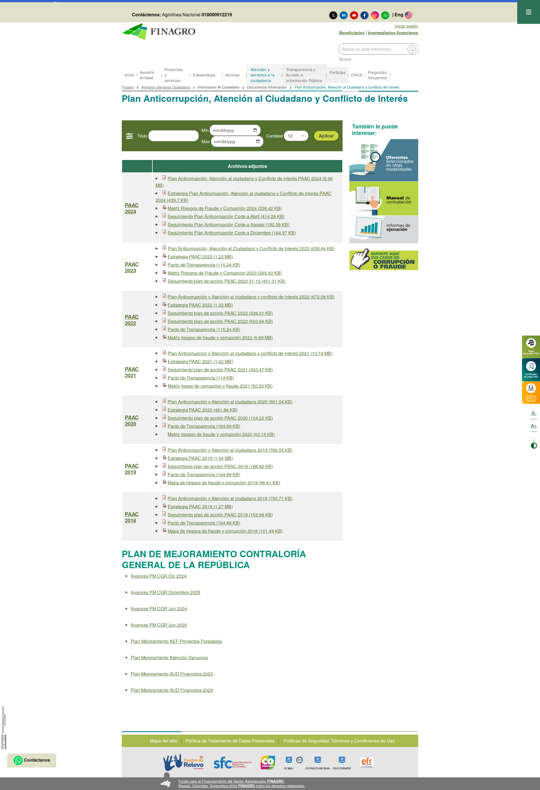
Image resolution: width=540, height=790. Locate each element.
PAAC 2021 (132, 372)
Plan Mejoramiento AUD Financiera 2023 (172, 674)
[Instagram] (374, 15)
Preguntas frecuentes (377, 74)
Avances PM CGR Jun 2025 (159, 625)
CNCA (356, 75)
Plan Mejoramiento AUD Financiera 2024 (172, 690)
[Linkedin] (343, 15)
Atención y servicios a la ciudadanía (262, 75)
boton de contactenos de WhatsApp (31, 760)
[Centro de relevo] (183, 762)
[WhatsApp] (385, 15)
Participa (337, 72)
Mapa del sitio (164, 740)
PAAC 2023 (132, 267)
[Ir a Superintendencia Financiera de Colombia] (4, 727)
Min (205, 130)
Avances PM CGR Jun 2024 (159, 608)
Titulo (142, 136)
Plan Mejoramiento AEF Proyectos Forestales (176, 641)
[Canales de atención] (531, 392)
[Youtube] (354, 15)
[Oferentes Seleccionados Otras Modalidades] (383, 160)
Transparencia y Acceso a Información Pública (304, 75)
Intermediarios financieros (393, 32)
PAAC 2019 (132, 469)
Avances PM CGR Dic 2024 (158, 576)
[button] (270, 783)
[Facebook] (364, 15)
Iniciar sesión (406, 26)
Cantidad (274, 136)
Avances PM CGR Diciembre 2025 (165, 592)
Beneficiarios (351, 32)
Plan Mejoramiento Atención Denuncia (169, 657)
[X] (333, 15)
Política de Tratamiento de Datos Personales (230, 740)
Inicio (129, 75)
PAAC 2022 (132, 320)
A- (534, 412)
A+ (534, 425)
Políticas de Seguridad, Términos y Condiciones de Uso (339, 740)
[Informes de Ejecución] (383, 229)
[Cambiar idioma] (408, 15)
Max (206, 141)
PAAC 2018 (132, 517)
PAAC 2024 (132, 208)
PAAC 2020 (132, 420)
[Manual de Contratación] (383, 198)
